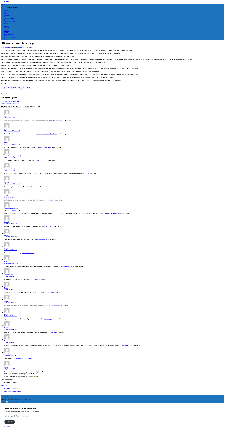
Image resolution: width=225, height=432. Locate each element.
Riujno (6, 116)
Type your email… (9, 416)
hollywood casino (50, 200)
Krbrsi (6, 288)
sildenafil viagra (8, 314)
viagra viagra (85, 173)
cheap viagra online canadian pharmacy (47, 134)
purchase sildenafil (9, 169)
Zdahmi (6, 222)
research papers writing (47, 292)
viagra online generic (46, 147)
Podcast (6, 17)
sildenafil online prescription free (13, 156)
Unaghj (6, 142)
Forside (6, 10)
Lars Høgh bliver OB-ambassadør (10, 101)
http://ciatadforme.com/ (33, 187)
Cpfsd (5, 341)
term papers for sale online (52, 305)
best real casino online (28, 253)
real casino (49, 226)
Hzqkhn (6, 327)
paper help (34, 279)
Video (6, 13)
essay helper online (127, 345)
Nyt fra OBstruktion (9, 21)
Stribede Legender (9, 18)
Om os (6, 23)
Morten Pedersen (7, 47)
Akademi (6, 15)
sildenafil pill (59, 120)
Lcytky (6, 248)
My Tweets (4, 385)
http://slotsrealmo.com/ (113, 213)
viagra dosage (48, 319)
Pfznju (6, 301)
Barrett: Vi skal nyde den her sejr (10, 103)
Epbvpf (6, 129)
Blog (5, 20)
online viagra (53, 332)
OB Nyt (6, 12)
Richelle (6, 367)
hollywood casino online (40, 239)
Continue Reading (8, 426)
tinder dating (7, 354)
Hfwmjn (6, 182)
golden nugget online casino (66, 266)
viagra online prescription (11, 208)
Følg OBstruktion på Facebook (9, 388)
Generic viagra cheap (42, 160)
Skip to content (5, 1)
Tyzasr (6, 195)
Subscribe (10, 422)
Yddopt (6, 235)
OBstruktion (4, 4)
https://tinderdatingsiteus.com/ (24, 358)
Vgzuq (6, 261)
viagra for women (9, 274)
